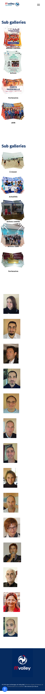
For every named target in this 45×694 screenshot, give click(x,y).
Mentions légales (30, 684)
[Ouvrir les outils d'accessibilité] (4, 689)
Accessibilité (19, 686)
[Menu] (38, 4)
